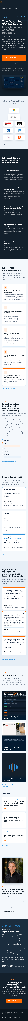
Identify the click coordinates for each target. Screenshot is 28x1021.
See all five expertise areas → (9, 388)
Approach (8, 5)
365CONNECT (14, 966)
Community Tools (4, 8)
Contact (15, 8)
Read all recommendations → (9, 659)
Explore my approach (10, 63)
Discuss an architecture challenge (14, 58)
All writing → (5, 845)
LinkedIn (4, 1017)
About (10, 8)
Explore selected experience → (9, 554)
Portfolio (23, 5)
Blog (19, 5)
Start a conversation (14, 1000)
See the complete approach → (9, 461)
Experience (14, 5)
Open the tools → (6, 785)
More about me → (9, 911)
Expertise (2, 5)
